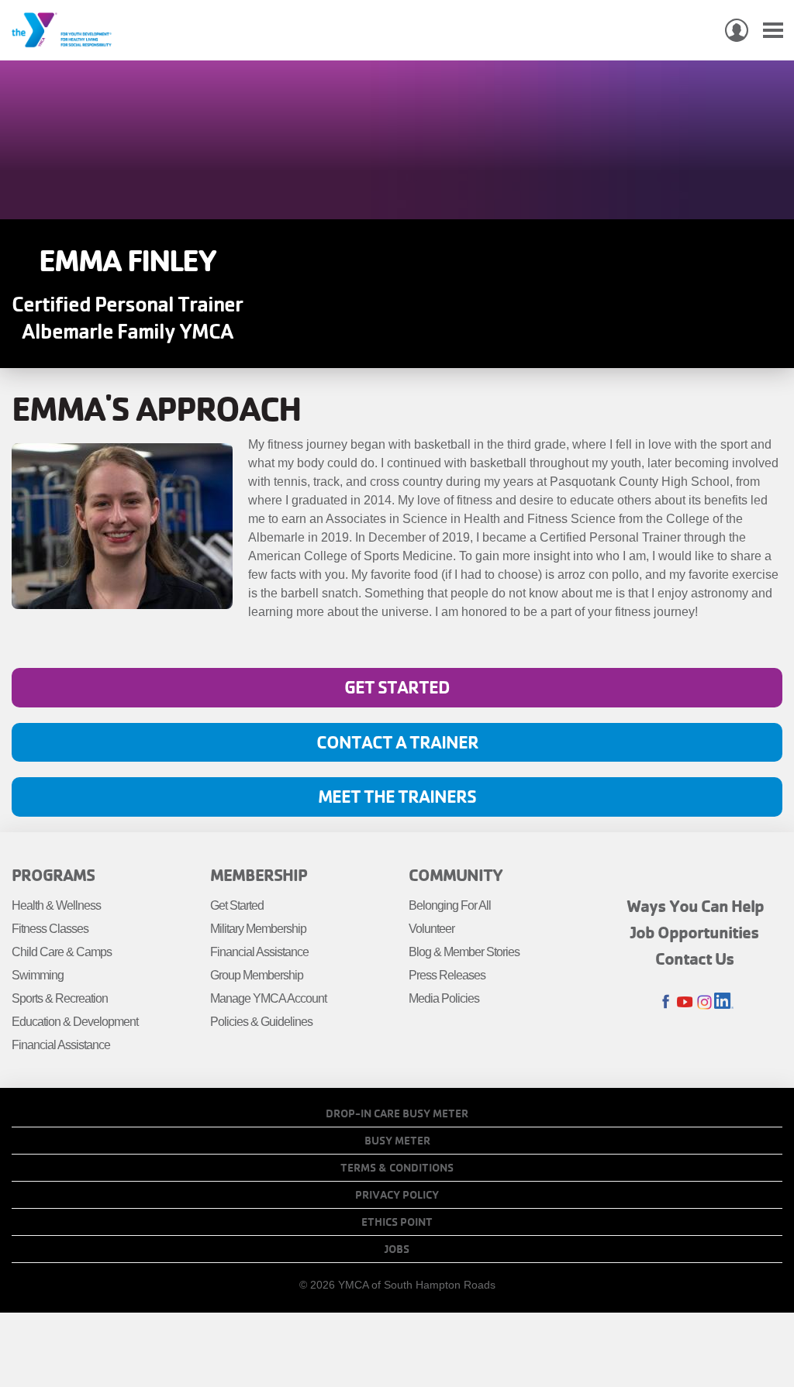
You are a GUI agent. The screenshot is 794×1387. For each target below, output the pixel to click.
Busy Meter (397, 1141)
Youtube (685, 1002)
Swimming (38, 975)
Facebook (665, 1002)
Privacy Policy (397, 1195)
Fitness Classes (50, 928)
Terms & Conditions (397, 1168)
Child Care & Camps (62, 952)
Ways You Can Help (695, 906)
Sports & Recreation (60, 998)
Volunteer (431, 928)
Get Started (397, 687)
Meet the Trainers (397, 796)
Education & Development (75, 1021)
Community (455, 875)
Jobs (397, 1249)
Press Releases (447, 975)
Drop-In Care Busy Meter (397, 1113)
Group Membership (256, 975)
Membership (258, 875)
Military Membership (258, 928)
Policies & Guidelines (261, 1021)
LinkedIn (724, 1002)
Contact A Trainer (397, 742)
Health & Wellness (56, 905)
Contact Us (694, 958)
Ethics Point (397, 1222)
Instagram (704, 1002)
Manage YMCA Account (268, 998)
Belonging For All (450, 905)
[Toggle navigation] (773, 30)
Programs (53, 875)
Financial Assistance (61, 1044)
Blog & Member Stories (464, 952)
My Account (736, 30)
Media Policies (444, 998)
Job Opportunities (694, 932)
